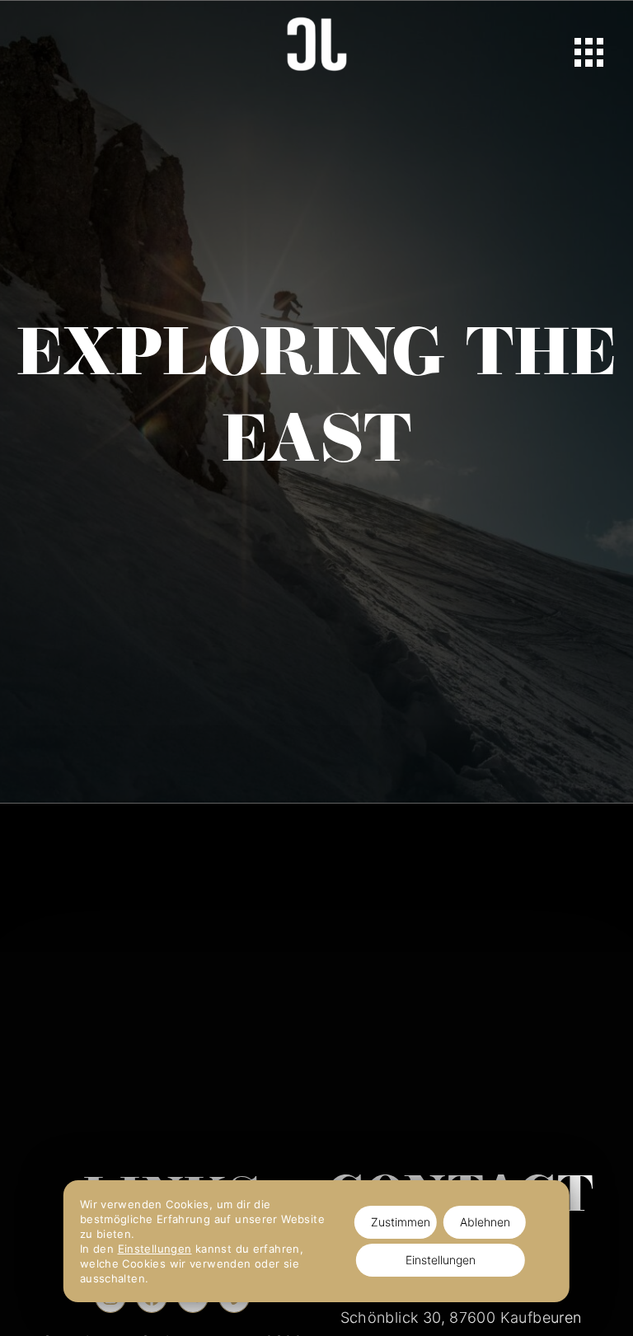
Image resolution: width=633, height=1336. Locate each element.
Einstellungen (155, 1248)
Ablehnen (485, 1222)
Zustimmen (400, 1222)
